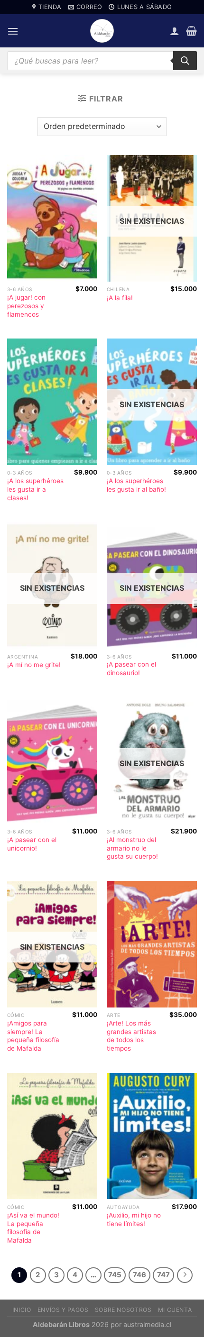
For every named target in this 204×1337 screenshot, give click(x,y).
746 (139, 1275)
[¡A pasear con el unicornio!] (52, 760)
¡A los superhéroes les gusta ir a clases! (35, 489)
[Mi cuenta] (174, 30)
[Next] (185, 1275)
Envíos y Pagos (63, 1309)
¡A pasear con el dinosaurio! (131, 668)
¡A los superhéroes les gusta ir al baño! (136, 485)
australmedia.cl (147, 1324)
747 (163, 1275)
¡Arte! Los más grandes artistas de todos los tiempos (131, 1035)
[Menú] (13, 31)
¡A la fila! (120, 298)
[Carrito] (191, 30)
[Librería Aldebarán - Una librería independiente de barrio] (102, 30)
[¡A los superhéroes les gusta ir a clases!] (52, 402)
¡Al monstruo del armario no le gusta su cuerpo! (132, 848)
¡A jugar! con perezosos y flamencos (26, 305)
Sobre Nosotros (123, 1309)
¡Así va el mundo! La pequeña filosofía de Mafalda (33, 1227)
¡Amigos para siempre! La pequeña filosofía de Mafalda (33, 1035)
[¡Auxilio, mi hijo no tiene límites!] (152, 1136)
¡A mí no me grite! (34, 664)
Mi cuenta (175, 1309)
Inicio (21, 1309)
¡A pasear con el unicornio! (31, 844)
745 (114, 1275)
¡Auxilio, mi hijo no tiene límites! (134, 1219)
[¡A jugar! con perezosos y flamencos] (52, 218)
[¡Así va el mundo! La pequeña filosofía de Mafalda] (52, 1136)
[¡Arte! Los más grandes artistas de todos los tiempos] (152, 944)
